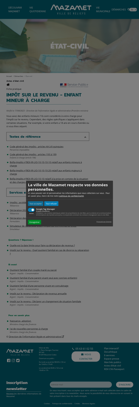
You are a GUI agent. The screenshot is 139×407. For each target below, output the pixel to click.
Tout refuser (51, 203)
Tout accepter (35, 203)
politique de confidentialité (71, 196)
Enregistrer (34, 222)
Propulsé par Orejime (104, 222)
